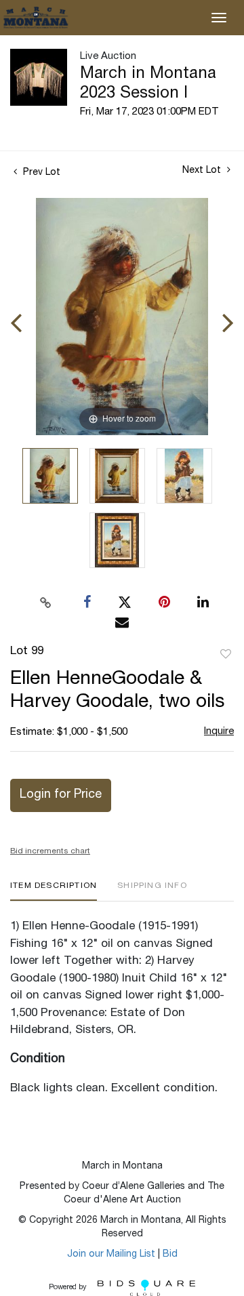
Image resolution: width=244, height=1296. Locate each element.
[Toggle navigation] (219, 17)
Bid (170, 1254)
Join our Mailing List (111, 1254)
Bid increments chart (50, 851)
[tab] (53, 891)
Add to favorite (226, 655)
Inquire (219, 732)
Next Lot (203, 171)
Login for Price (61, 795)
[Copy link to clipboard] (46, 602)
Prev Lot (40, 173)
